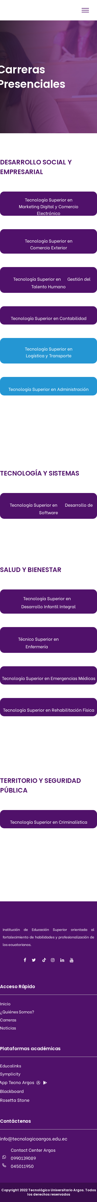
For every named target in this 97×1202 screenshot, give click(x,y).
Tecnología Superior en (48, 199)
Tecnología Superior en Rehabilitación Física (48, 710)
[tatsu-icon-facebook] (26, 960)
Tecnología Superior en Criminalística (48, 822)
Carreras (8, 1020)
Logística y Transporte (48, 355)
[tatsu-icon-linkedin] (63, 960)
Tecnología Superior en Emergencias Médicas (48, 678)
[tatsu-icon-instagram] (53, 960)
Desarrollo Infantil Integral (48, 606)
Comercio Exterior (48, 247)
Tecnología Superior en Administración (48, 389)
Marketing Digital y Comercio (48, 206)
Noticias (8, 1028)
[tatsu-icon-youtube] (72, 960)
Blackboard (12, 1091)
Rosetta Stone (14, 1100)
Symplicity (10, 1074)
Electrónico (48, 213)
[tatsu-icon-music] (44, 960)
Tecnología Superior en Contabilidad (48, 318)
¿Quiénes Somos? (17, 1011)
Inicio (5, 1003)
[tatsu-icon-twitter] (34, 960)
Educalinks (10, 1065)
